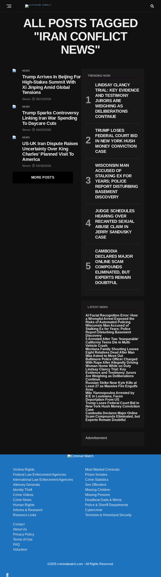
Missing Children (97, 490)
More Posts (42, 177)
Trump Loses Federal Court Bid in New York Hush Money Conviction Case (113, 406)
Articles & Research (28, 510)
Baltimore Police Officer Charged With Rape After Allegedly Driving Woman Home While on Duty (112, 362)
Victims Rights (23, 469)
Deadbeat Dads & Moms (103, 500)
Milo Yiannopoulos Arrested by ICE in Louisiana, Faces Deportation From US (110, 396)
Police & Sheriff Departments (106, 505)
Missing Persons (97, 495)
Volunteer (20, 549)
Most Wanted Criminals (102, 469)
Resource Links (24, 515)
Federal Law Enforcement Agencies (39, 474)
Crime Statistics (96, 479)
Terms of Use (22, 539)
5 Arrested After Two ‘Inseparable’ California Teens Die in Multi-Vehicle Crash (112, 342)
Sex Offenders (95, 484)
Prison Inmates (96, 474)
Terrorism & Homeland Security (108, 515)
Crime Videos (23, 495)
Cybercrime (93, 510)
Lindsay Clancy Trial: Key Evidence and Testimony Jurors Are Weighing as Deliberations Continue (111, 374)
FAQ (16, 544)
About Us (20, 529)
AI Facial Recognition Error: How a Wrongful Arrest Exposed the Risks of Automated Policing (112, 319)
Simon (26, 99)
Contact (19, 524)
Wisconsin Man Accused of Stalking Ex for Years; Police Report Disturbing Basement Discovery (108, 330)
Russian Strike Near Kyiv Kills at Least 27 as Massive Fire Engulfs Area (112, 386)
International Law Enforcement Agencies (43, 479)
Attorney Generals (26, 484)
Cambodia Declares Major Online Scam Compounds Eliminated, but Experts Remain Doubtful (113, 416)
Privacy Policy (23, 534)
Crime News (22, 500)
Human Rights (23, 505)
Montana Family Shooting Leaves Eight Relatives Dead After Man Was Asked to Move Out (112, 352)
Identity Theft (22, 490)
